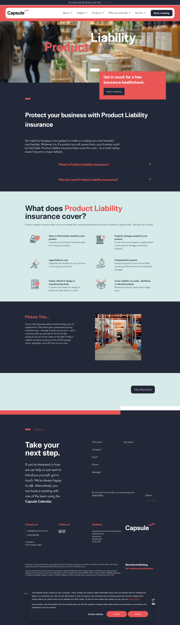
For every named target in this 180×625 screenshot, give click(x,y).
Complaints (29, 542)
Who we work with (118, 12)
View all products (143, 389)
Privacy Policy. (97, 495)
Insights (80, 12)
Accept (117, 614)
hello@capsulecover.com (37, 530)
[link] (67, 13)
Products (96, 12)
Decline (138, 614)
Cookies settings (95, 614)
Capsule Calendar (38, 501)
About (66, 12)
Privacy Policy (134, 599)
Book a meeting (161, 13)
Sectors (139, 12)
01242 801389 (33, 535)
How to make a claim (33, 544)
